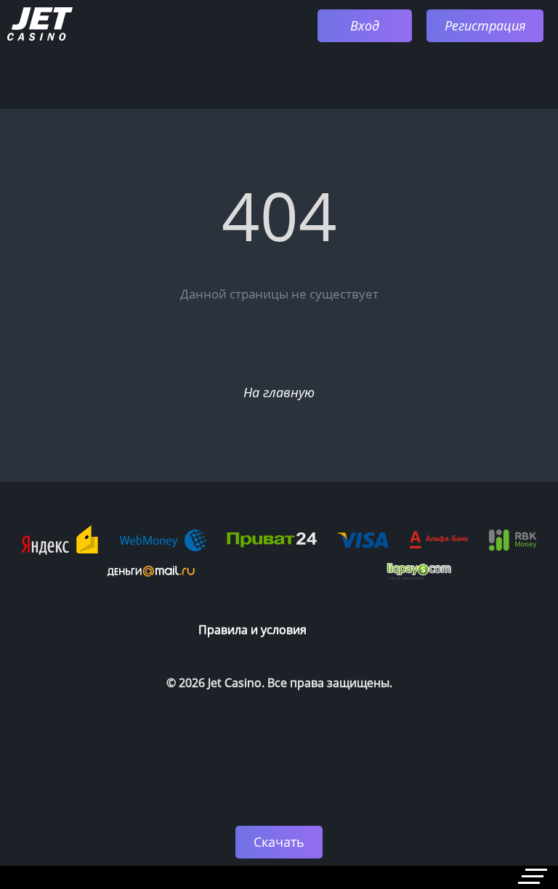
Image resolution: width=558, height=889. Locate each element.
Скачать (279, 842)
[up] (503, 780)
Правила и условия (252, 630)
